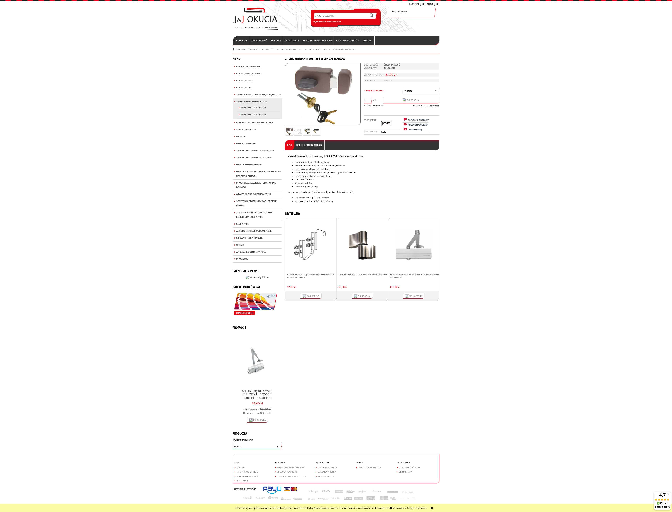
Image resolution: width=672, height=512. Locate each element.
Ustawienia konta (327, 472)
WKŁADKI (241, 136)
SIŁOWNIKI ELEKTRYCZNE (249, 238)
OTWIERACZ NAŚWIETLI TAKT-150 (253, 194)
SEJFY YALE (242, 224)
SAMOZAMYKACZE (246, 129)
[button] (415, 120)
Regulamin (242, 481)
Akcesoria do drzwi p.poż (251, 252)
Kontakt (240, 468)
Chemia (240, 245)
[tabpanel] (362, 179)
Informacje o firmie (247, 472)
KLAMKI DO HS (244, 87)
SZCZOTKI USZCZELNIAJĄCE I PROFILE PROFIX (256, 203)
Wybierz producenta (243, 440)
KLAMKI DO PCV (244, 80)
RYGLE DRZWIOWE (246, 143)
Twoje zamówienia (327, 468)
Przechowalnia (326, 476)
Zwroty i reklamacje (369, 468)
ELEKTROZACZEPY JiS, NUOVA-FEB (254, 122)
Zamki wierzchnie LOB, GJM (251, 101)
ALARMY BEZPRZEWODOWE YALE (254, 231)
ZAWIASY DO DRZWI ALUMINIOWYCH (255, 150)
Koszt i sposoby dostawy (290, 468)
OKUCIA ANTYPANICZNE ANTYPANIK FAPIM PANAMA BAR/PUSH (258, 173)
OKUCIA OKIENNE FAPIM (249, 164)
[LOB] (386, 123)
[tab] (289, 145)
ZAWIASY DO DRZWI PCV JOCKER (253, 157)
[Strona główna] (255, 18)
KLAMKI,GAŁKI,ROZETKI (248, 73)
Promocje (242, 259)
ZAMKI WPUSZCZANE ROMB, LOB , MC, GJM (258, 94)
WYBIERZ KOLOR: (374, 91)
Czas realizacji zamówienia (291, 476)
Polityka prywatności (248, 476)
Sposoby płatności (287, 472)
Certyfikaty (405, 472)
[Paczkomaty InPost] (257, 277)
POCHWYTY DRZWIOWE (248, 66)
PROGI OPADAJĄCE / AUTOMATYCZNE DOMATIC (256, 185)
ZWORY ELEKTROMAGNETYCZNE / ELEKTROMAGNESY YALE (254, 214)
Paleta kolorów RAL (409, 468)
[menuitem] (241, 40)
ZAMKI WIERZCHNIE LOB (253, 107)
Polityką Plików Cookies (316, 508)
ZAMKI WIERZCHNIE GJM (253, 114)
